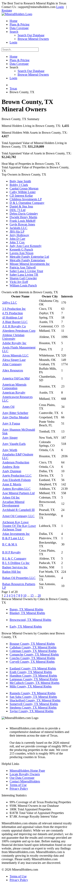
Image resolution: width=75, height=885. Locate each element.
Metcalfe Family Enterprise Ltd (29, 256)
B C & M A (9, 544)
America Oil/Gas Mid (16, 378)
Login (60, 7)
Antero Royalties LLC (16, 488)
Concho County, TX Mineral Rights (32, 658)
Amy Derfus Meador (15, 417)
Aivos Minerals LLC (15, 355)
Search (14, 31)
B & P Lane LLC (13, 538)
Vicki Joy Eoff (19, 281)
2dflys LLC (9, 302)
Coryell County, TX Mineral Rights (32, 661)
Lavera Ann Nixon (21, 253)
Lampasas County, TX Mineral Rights (34, 679)
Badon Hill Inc (11, 571)
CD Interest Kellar (21, 195)
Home (13, 21)
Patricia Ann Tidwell (23, 267)
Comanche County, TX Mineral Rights (34, 654)
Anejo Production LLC (17, 475)
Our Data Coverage (22, 777)
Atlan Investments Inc (16, 533)
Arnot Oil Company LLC (18, 516)
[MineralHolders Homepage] (17, 14)
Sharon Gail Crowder (23, 278)
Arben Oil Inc (11, 497)
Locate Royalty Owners (25, 774)
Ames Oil (8, 406)
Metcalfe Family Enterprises (27, 260)
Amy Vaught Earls (14, 443)
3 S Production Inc (14, 308)
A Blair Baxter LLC (15, 322)
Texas (13, 88)
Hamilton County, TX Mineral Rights (33, 675)
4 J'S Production (12, 313)
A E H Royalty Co (14, 326)
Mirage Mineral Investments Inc (30, 264)
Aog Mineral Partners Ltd (18, 493)
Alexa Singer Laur (14, 360)
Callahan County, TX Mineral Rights (33, 647)
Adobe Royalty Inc (14, 343)
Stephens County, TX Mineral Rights (33, 707)
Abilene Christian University (13, 336)
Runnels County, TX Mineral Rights (33, 693)
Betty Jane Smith (20, 181)
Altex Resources (12, 370)
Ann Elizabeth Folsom (16, 480)
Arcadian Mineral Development (13, 503)
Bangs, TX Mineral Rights (26, 609)
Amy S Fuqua (11, 423)
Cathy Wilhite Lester (23, 192)
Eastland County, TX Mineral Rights (33, 668)
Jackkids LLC (18, 228)
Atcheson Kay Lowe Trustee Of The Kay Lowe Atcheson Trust (19, 526)
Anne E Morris (11, 484)
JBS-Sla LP (17, 231)
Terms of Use (18, 785)
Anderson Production (15, 462)
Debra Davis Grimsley (24, 213)
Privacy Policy (19, 788)
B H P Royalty (11, 552)
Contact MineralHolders (25, 781)
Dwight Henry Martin (23, 217)
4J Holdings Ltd (12, 317)
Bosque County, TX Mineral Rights (32, 643)
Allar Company (12, 364)
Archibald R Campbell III (18, 510)
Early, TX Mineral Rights (26, 626)
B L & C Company (14, 558)
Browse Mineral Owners (33, 38)
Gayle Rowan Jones (22, 224)
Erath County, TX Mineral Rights (31, 672)
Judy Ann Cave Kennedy (26, 246)
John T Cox (17, 242)
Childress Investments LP (26, 199)
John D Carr (17, 238)
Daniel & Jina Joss (21, 206)
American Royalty (13, 392)
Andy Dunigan (11, 471)
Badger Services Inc (15, 567)
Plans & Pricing (19, 24)
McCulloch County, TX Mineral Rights (34, 682)
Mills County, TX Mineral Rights (31, 686)
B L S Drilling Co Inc (16, 563)
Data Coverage (19, 28)
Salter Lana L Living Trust (26, 271)
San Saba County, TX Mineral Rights (33, 696)
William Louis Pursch (23, 285)
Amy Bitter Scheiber (15, 413)
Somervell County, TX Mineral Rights (34, 704)
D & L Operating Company (27, 202)
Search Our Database (31, 35)
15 (32, 595)
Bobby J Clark (19, 185)
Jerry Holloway (19, 235)
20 (39, 595)
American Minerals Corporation (14, 386)
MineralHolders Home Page (27, 770)
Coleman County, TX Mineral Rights (33, 651)
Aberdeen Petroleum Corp (18, 330)
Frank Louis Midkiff (22, 220)
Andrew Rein (10, 466)
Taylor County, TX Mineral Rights (31, 711)
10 (24, 595)
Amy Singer (10, 437)
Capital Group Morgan (24, 188)
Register (7, 10)
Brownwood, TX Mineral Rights (30, 619)
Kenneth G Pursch (21, 249)
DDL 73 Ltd (17, 210)
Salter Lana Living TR (24, 274)
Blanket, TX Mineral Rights (27, 613)
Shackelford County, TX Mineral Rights (35, 700)
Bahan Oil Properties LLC (19, 578)
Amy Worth (9, 450)
